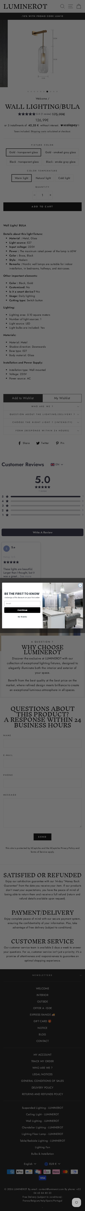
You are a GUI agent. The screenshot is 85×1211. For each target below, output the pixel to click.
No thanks (22, 617)
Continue (22, 609)
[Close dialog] (80, 585)
